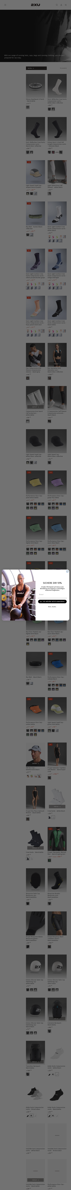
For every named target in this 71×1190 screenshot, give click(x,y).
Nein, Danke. (52, 606)
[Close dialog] (67, 571)
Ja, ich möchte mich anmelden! (52, 601)
